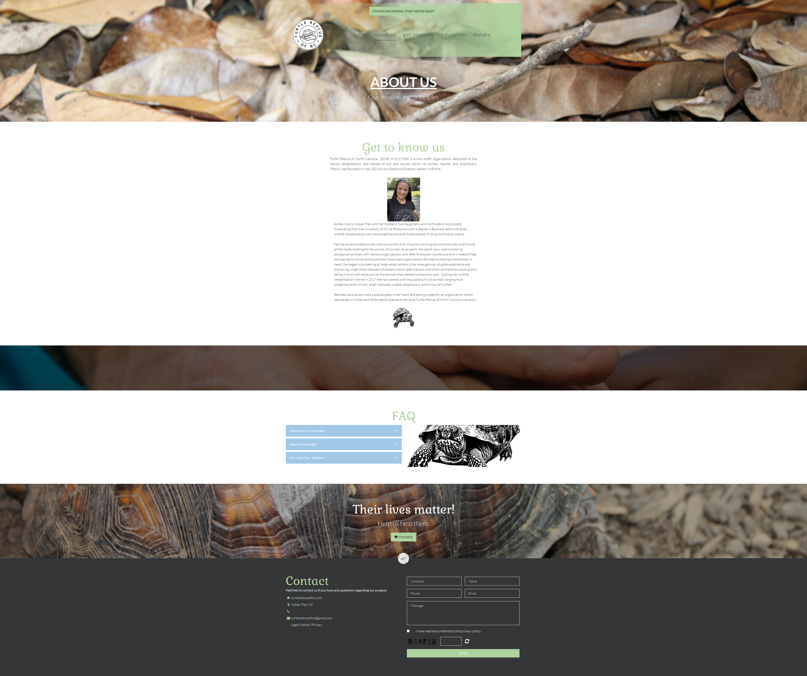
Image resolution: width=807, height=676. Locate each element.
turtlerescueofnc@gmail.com (311, 618)
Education (453, 34)
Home (361, 34)
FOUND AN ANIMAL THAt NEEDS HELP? (403, 11)
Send (463, 653)
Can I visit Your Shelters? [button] (307, 458)
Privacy (316, 625)
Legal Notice (300, 625)
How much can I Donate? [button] (307, 431)
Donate (482, 34)
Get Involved (418, 34)
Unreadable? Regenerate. (467, 641)
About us (385, 34)
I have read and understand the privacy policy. (448, 631)
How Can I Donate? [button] (303, 444)
